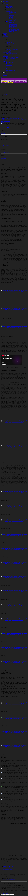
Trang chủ (5, 94)
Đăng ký (5, 75)
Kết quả (2, 122)
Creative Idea (19, 118)
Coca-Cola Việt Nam (5, 145)
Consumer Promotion (22, 119)
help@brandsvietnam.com (9, 879)
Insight (14, 118)
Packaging (11, 119)
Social (2, 121)
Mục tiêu (11, 118)
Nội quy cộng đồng (7, 869)
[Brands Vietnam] (5, 1)
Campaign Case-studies (8, 95)
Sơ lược (2, 118)
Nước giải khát (4, 158)
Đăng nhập (5, 73)
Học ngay (4, 81)
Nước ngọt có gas (5, 152)
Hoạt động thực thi (5, 119)
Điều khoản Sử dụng (8, 866)
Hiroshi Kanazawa (5, 233)
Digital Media (7, 121)
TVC (15, 119)
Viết (1, 77)
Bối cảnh (6, 118)
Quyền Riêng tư (7, 867)
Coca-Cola (3, 133)
